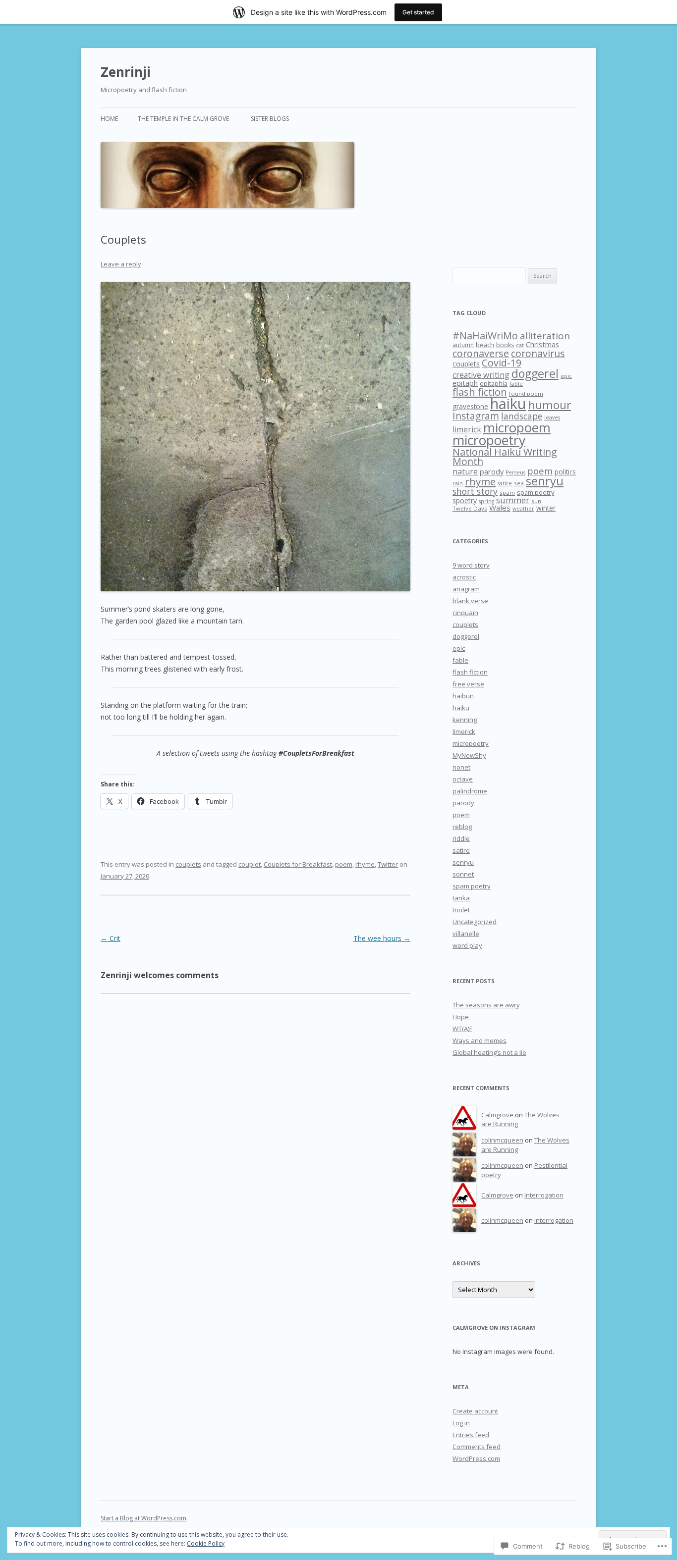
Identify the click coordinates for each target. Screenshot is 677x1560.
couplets (188, 864)
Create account (475, 1410)
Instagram (475, 415)
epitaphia (494, 383)
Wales (499, 508)
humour (549, 405)
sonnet (463, 874)
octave (462, 779)
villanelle (465, 933)
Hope (460, 1016)
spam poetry (535, 492)
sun (536, 501)
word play (467, 945)
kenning (464, 719)
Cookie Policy (206, 1543)
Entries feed (470, 1434)
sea (519, 483)
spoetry (464, 500)
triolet (461, 909)
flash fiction (479, 392)
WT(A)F (462, 1028)
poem (343, 864)
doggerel (535, 373)
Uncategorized (474, 921)
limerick (466, 429)
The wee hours (381, 938)
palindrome (469, 790)
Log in (461, 1422)
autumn (463, 345)
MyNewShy (469, 755)
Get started (418, 12)
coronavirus (538, 353)
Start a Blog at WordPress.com (143, 1518)
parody (492, 471)
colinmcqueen (502, 1140)
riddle (461, 838)
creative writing (480, 374)
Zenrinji (126, 72)
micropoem (517, 427)
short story (475, 491)
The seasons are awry (486, 1004)
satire (505, 483)
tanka (461, 897)
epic (566, 375)
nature (465, 471)
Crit (110, 938)
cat (520, 345)
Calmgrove (497, 1114)
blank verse (470, 600)
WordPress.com (476, 1458)
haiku (508, 404)
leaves (552, 417)
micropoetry (488, 440)
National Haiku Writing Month (504, 456)
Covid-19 (501, 362)
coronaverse (480, 353)
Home (109, 118)
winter (546, 508)
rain (457, 483)
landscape (521, 416)
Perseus (515, 472)
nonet (461, 767)
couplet (249, 864)
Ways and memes (479, 1040)
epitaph (465, 383)
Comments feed (476, 1446)
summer (512, 500)
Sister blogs (270, 118)
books (505, 345)
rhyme (365, 864)
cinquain (465, 612)
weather (523, 508)
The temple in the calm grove (183, 118)
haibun (463, 695)
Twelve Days (469, 508)
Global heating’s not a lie (489, 1052)
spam (507, 492)
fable (516, 383)
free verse (468, 683)
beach (485, 344)
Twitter (388, 864)
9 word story (471, 565)
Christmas (542, 344)
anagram (466, 588)
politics (565, 471)
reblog (462, 826)
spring (486, 501)
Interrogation (544, 1195)
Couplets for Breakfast (298, 864)
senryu (545, 481)
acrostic (464, 576)
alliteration (545, 335)
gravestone (470, 406)
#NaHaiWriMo (485, 335)
